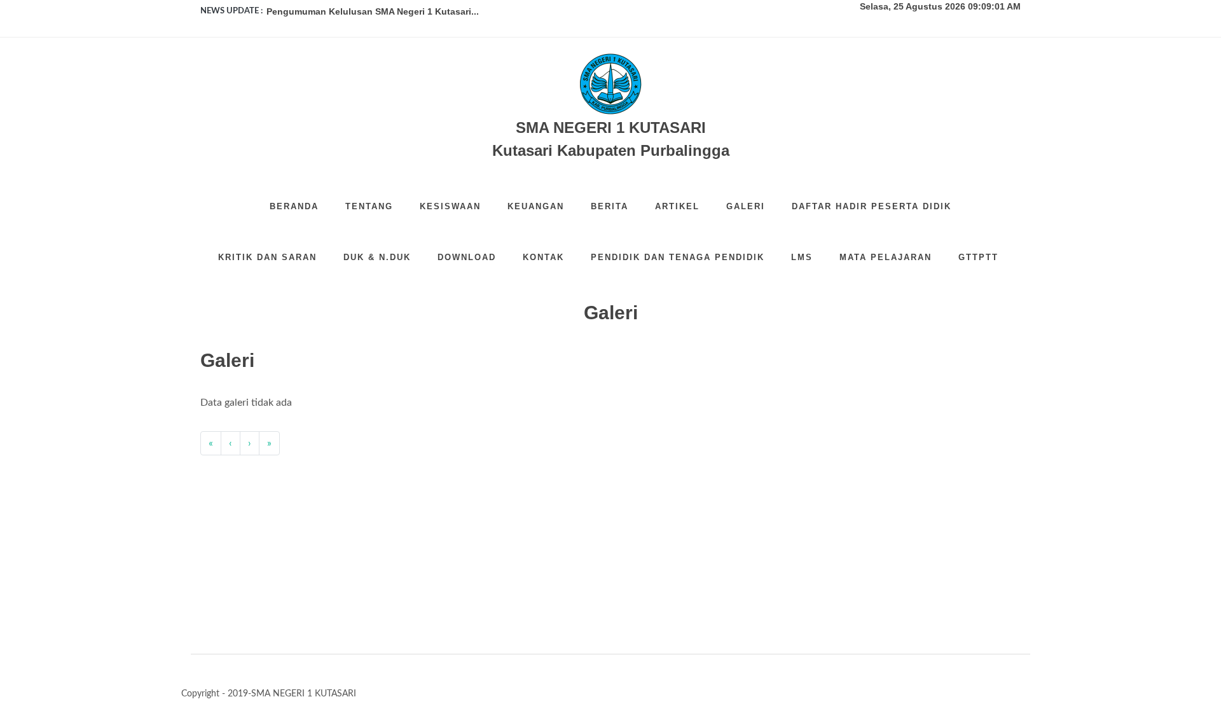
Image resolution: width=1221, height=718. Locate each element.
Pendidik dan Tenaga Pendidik (677, 257)
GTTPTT (978, 257)
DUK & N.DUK (377, 257)
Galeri (745, 206)
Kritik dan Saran (267, 257)
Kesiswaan (450, 206)
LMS (802, 257)
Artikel (677, 206)
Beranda (294, 206)
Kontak (543, 257)
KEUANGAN (535, 206)
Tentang (369, 206)
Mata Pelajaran (885, 257)
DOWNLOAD (467, 257)
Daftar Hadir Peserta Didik (871, 206)
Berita (609, 206)
